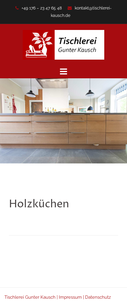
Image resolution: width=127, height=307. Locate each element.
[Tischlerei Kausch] (63, 44)
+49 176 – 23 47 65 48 (42, 8)
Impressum (70, 297)
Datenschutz (98, 297)
